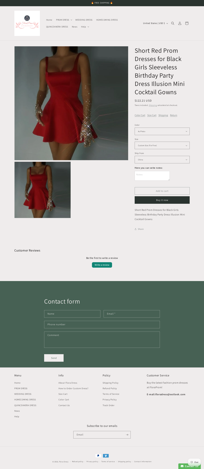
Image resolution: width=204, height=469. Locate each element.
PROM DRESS (20, 388)
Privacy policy (92, 461)
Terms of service (108, 461)
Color (137, 125)
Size (136, 139)
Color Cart (140, 115)
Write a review (102, 265)
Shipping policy (124, 461)
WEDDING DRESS (22, 393)
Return (173, 115)
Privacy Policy (110, 399)
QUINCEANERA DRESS (25, 405)
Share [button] (141, 229)
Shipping (153, 105)
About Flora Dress (67, 382)
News (17, 410)
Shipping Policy (110, 382)
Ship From (139, 153)
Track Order (109, 405)
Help (16, 416)
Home (17, 382)
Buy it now (162, 200)
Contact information (142, 461)
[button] (63, 19)
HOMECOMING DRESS (25, 399)
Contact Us (64, 405)
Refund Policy (110, 388)
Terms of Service (111, 393)
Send (54, 357)
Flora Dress (64, 462)
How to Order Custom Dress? (73, 388)
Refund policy (77, 461)
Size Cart (151, 115)
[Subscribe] (127, 434)
